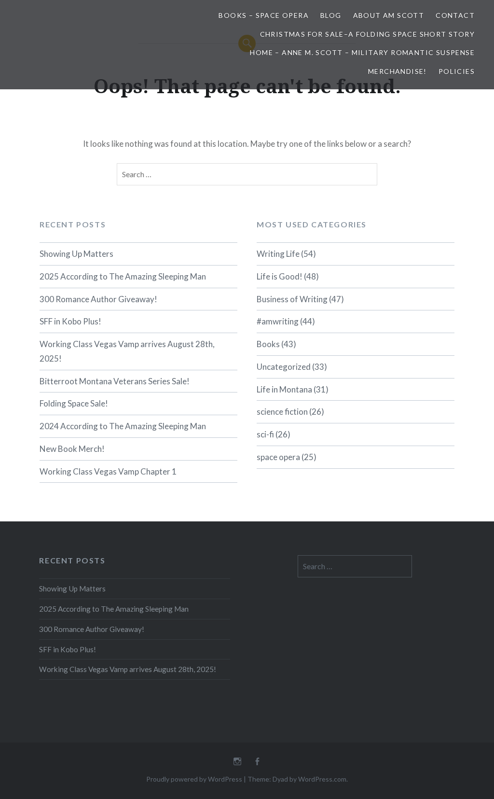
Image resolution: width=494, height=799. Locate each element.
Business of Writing (292, 299)
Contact (455, 15)
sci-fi (265, 434)
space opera (278, 457)
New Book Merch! (72, 449)
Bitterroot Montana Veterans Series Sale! (115, 381)
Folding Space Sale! (74, 403)
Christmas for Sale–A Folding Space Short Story (367, 34)
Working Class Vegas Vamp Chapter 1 (108, 471)
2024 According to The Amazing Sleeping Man (123, 426)
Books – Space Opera (264, 15)
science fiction (282, 412)
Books (268, 344)
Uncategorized (284, 367)
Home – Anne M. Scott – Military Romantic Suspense (362, 52)
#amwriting (278, 321)
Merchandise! (397, 71)
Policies (457, 71)
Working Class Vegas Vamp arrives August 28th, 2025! (127, 351)
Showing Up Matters (76, 254)
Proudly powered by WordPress (194, 779)
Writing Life (278, 254)
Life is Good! (279, 276)
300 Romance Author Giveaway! (98, 299)
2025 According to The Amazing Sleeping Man (123, 276)
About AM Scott (389, 15)
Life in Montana (284, 389)
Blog (331, 15)
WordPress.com (322, 779)
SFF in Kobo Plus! (70, 321)
